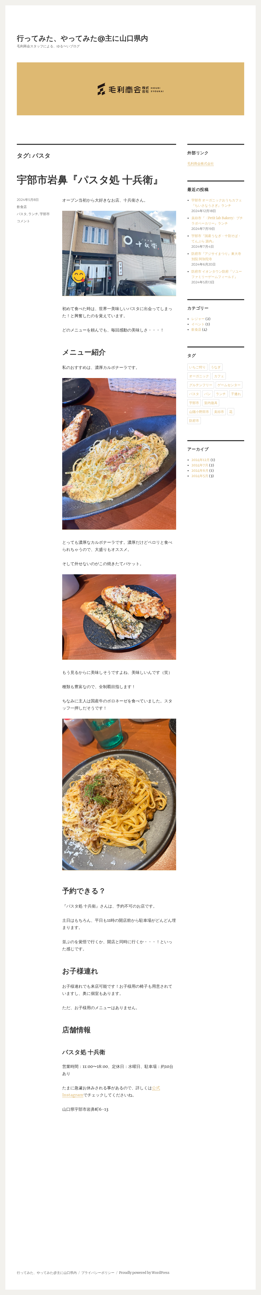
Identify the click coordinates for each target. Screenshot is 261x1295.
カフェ (219, 376)
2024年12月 (200, 460)
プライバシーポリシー (97, 1273)
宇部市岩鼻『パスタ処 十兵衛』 (90, 179)
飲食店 (22, 207)
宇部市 (45, 214)
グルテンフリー (200, 385)
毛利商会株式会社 (200, 163)
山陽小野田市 (199, 412)
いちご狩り (197, 367)
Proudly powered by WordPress (144, 1273)
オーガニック (199, 376)
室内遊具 (210, 403)
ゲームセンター (229, 385)
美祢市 (219, 412)
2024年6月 (199, 470)
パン (207, 394)
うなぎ (216, 367)
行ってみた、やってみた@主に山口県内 (82, 38)
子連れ (236, 394)
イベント (198, 324)
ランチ (33, 214)
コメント (23, 221)
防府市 (194, 421)
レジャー (198, 319)
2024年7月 (199, 465)
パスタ (22, 214)
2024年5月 (199, 476)
